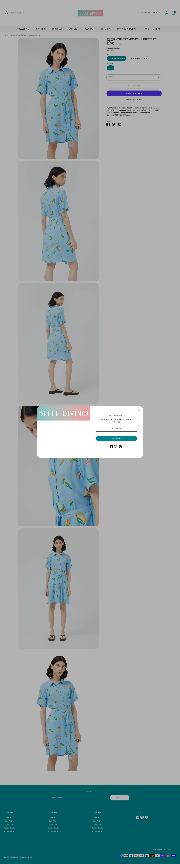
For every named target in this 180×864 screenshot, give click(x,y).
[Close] (139, 410)
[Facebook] (111, 446)
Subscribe (116, 438)
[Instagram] (115, 446)
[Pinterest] (120, 446)
